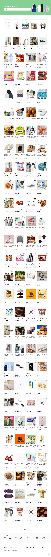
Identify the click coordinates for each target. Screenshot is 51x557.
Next (47, 25)
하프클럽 (8, 35)
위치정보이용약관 (26, 547)
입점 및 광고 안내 (42, 547)
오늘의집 (22, 35)
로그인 (40, 1)
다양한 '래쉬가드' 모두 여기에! (10, 6)
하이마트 (27, 537)
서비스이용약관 (19, 547)
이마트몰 (26, 35)
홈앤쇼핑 (21, 538)
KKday (42, 538)
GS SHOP (18, 35)
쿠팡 (29, 35)
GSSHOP (21, 537)
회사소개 (11, 547)
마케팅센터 (37, 547)
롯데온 (15, 35)
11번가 (12, 35)
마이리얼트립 (43, 537)
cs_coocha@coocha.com (20, 551)
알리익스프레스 (33, 538)
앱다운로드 (6, 547)
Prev (4, 25)
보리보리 (37, 538)
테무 (31, 537)
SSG (5, 35)
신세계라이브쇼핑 (22, 539)
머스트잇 (16, 537)
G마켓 (32, 35)
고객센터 (15, 547)
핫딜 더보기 (25, 529)
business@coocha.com (30, 551)
